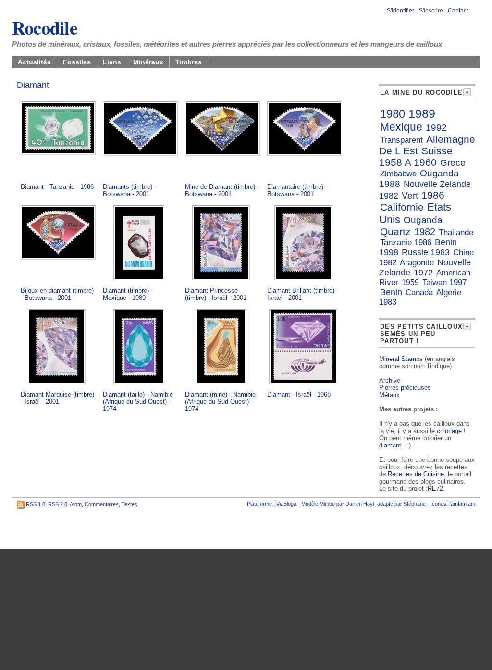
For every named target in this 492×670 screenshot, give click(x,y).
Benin (391, 292)
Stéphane (415, 504)
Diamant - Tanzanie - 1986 (57, 186)
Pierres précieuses (405, 387)
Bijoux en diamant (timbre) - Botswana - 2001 (57, 294)
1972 (423, 272)
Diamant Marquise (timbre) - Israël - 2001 (57, 398)
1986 (432, 194)
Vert (410, 195)
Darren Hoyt (359, 504)
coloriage (449, 430)
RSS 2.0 (57, 504)
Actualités (34, 62)
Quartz (395, 231)
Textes (129, 504)
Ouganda (423, 220)
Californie (402, 206)
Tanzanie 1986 (405, 242)
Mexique (401, 127)
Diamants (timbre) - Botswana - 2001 (129, 190)
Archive (389, 380)
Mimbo (327, 504)
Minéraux (148, 62)
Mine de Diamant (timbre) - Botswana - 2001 (222, 190)
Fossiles (77, 62)
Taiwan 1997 (444, 282)
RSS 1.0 (35, 504)
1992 (436, 128)
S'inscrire (431, 10)
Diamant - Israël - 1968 (299, 394)
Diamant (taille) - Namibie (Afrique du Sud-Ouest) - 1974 (138, 401)
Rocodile (44, 27)
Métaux (389, 394)
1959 (410, 282)
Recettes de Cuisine (416, 474)
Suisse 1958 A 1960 (416, 156)
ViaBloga (286, 504)
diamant (390, 445)
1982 (424, 231)
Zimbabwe (398, 173)
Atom (76, 504)
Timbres (188, 62)
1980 (392, 113)
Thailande (456, 232)
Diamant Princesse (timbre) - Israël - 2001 (215, 294)
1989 (421, 113)
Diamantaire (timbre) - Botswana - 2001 (297, 190)
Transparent (401, 140)
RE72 (435, 488)
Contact (458, 10)
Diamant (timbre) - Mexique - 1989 (128, 294)
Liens (112, 62)
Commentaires (102, 504)
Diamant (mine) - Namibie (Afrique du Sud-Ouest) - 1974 (220, 401)
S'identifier (400, 10)
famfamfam (462, 504)
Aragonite (417, 262)
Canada (419, 292)
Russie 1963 (426, 252)
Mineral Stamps (401, 358)
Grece (453, 163)
